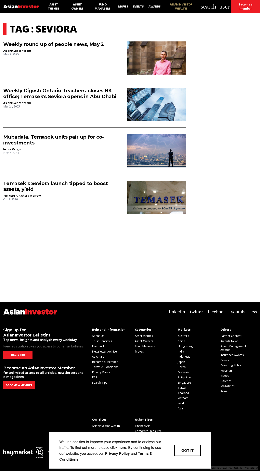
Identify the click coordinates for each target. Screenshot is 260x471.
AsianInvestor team (17, 51)
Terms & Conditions (105, 367)
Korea (182, 367)
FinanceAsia (143, 426)
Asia (180, 408)
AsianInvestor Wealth (106, 426)
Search (224, 391)
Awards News (229, 341)
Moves (139, 351)
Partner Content (231, 336)
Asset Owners (144, 341)
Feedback (98, 346)
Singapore (184, 382)
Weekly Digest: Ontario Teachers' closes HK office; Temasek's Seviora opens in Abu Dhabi (59, 93)
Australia (183, 336)
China (181, 341)
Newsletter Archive (104, 351)
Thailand (183, 393)
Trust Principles (102, 341)
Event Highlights (230, 365)
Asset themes (144, 336)
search (208, 6)
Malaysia (183, 372)
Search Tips (99, 382)
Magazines (227, 386)
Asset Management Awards (233, 348)
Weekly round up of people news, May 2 (53, 44)
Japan (181, 362)
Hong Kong (185, 346)
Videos (224, 376)
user (224, 6)
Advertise (98, 356)
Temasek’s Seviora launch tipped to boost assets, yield (55, 186)
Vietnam (183, 398)
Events (224, 360)
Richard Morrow (30, 196)
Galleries (226, 381)
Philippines (185, 377)
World (181, 403)
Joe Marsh (10, 196)
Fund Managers (145, 346)
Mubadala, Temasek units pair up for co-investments (53, 140)
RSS (94, 377)
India (181, 351)
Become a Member (105, 362)
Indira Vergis (12, 149)
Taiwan (182, 388)
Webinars (226, 370)
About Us (98, 336)
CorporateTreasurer (148, 431)
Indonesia (184, 356)
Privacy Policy (101, 372)
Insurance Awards (232, 355)
